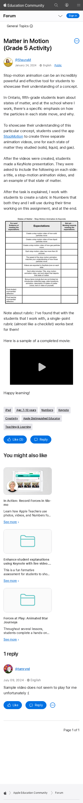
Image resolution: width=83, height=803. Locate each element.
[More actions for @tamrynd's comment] (52, 705)
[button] (41, 367)
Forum (9, 15)
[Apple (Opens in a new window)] (5, 793)
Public (58, 65)
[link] (41, 261)
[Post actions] (75, 41)
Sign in (73, 15)
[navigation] (60, 16)
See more (10, 522)
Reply (44, 439)
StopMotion (13, 136)
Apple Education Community (30, 792)
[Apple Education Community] (24, 5)
